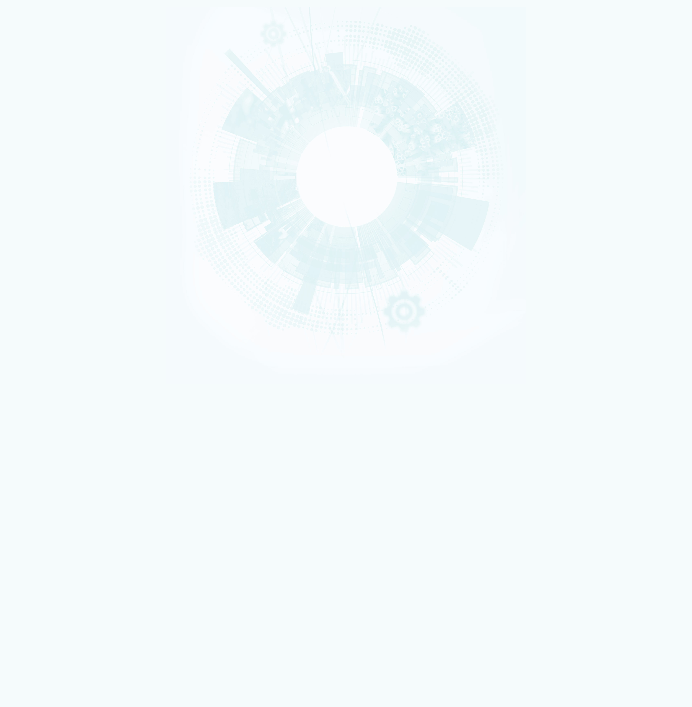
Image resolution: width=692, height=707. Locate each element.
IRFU (15, 177)
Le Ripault (21, 627)
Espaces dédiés (17, 566)
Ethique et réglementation (28, 84)
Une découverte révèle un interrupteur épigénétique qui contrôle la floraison (51, 387)
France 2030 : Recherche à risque (32, 110)
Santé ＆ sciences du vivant (22, 97)
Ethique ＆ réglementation (31, 478)
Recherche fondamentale (22, 49)
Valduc (16, 251)
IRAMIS (16, 172)
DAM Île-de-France (20, 248)
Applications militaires (21, 42)
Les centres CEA (17, 605)
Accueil (18, 227)
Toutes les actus (24, 642)
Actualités (14, 495)
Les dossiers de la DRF (28, 514)
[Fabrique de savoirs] (37, 25)
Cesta (16, 253)
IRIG (15, 179)
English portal (23, 588)
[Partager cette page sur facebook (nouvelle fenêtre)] (35, 274)
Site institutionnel (115, 547)
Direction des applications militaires (34, 595)
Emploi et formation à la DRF (29, 207)
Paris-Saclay (18, 241)
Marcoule (17, 246)
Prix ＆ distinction (25, 500)
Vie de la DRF (23, 503)
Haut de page (9, 451)
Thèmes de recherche (29, 483)
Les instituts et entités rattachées (35, 475)
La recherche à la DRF (21, 481)
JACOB (16, 158)
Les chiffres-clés (22, 76)
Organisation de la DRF (29, 472)
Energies (17, 44)
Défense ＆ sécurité (20, 86)
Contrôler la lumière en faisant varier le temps (35, 407)
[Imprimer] (15, 264)
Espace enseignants (26, 578)
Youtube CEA (23, 517)
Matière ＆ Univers (19, 95)
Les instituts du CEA (20, 650)
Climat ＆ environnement (21, 100)
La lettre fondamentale (29, 506)
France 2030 (23, 489)
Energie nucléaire (19, 88)
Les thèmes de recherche (27, 102)
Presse (20, 509)
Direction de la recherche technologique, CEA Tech (41, 600)
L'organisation (20, 71)
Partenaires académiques (27, 106)
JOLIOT (16, 160)
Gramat (20, 624)
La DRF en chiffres (26, 469)
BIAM (15, 167)
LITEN (15, 146)
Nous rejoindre (17, 54)
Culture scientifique (19, 629)
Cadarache (17, 239)
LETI (15, 151)
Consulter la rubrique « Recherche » (19, 124)
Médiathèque (23, 634)
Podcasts (17, 185)
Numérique (17, 93)
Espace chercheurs (25, 576)
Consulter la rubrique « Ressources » (20, 194)
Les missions (19, 67)
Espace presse (23, 571)
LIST (15, 153)
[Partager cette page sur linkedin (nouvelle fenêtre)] (34, 284)
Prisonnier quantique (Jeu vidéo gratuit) (36, 637)
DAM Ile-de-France (25, 617)
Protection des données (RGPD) (27, 443)
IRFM (15, 174)
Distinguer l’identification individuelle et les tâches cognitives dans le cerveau (52, 394)
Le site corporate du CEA (29, 593)
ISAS (15, 140)
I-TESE (16, 144)
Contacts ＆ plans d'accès (22, 237)
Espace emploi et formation (30, 573)
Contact (13, 446)
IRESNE (16, 137)
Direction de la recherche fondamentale (36, 603)
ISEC (15, 142)
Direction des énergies (27, 598)
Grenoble (17, 244)
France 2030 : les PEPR (24, 115)
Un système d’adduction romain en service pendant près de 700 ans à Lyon (50, 400)
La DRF (12, 464)
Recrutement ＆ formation (22, 37)
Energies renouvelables (21, 90)
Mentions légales (19, 440)
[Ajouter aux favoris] (19, 269)
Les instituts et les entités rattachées (36, 80)
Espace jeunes (23, 581)
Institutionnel (16, 590)
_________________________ (29, 585)
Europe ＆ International (26, 119)
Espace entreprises (26, 583)
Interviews (18, 189)
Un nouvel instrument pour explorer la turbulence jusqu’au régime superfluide (52, 414)
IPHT (15, 170)
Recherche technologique (22, 46)
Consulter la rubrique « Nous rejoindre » (21, 212)
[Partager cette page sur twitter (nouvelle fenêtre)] (34, 279)
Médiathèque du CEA (28, 520)
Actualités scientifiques (29, 498)
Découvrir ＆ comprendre (29, 632)
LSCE (15, 163)
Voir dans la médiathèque (17, 322)
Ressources (30, 227)
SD (5, 308)
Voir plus (8, 421)
